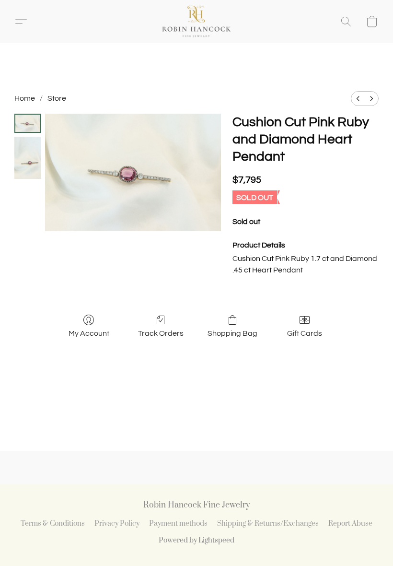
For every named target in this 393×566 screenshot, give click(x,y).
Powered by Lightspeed (196, 540)
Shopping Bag (232, 333)
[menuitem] (358, 99)
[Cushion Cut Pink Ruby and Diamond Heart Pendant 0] (27, 123)
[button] (196, 21)
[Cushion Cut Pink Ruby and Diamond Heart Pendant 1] (27, 158)
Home (24, 98)
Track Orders (161, 333)
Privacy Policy (116, 523)
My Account (89, 333)
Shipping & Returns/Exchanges (268, 523)
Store (56, 98)
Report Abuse (350, 523)
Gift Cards (304, 333)
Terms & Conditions (53, 523)
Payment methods (178, 523)
